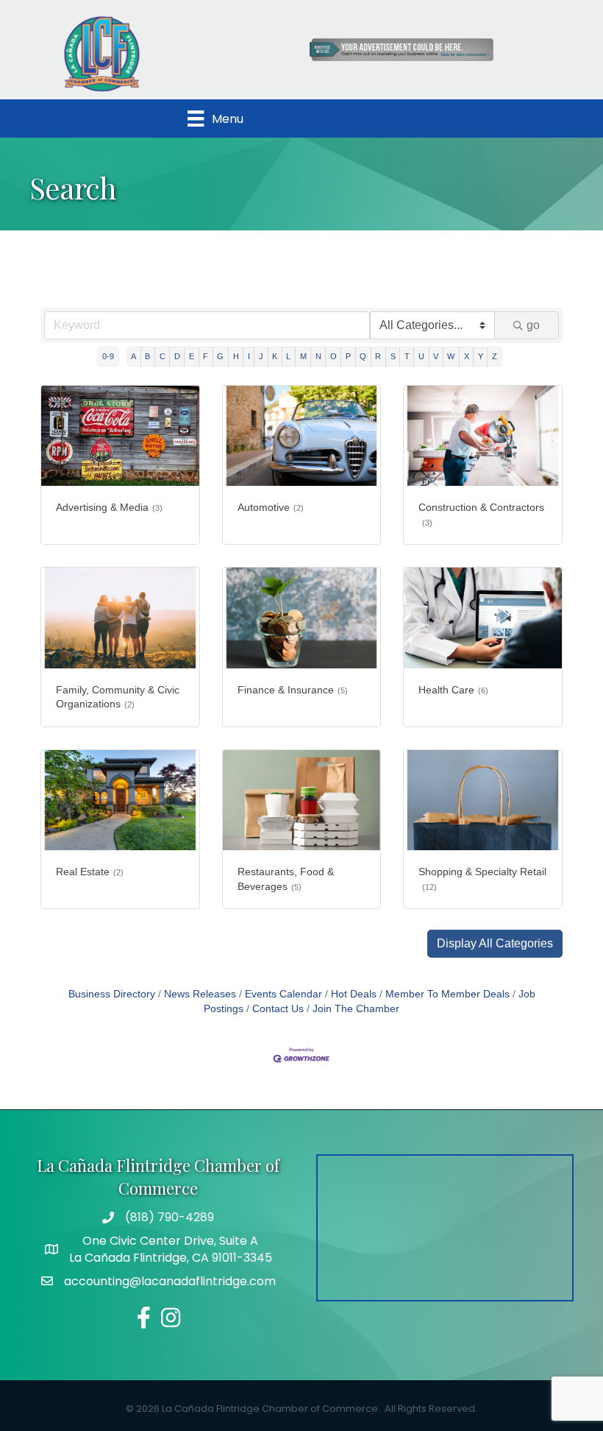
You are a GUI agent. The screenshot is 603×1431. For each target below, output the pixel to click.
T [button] (407, 356)
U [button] (421, 356)
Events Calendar (283, 994)
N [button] (318, 356)
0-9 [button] (108, 356)
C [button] (162, 356)
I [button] (249, 356)
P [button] (348, 356)
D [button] (177, 356)
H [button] (236, 356)
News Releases (200, 994)
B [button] (147, 356)
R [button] (378, 356)
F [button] (205, 356)
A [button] (133, 356)
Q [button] (363, 356)
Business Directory (111, 994)
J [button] (261, 356)
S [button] (393, 356)
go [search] (533, 325)
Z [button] (494, 356)
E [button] (191, 356)
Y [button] (480, 356)
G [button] (220, 356)
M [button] (303, 356)
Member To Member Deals (447, 994)
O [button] (333, 356)
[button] (495, 944)
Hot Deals (354, 994)
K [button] (274, 356)
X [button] (466, 356)
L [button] (288, 356)
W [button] (450, 356)
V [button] (435, 356)
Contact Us (278, 1008)
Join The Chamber (356, 1008)
